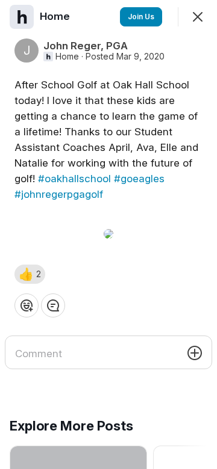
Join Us (141, 16)
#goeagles (139, 179)
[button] (29, 274)
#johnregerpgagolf (58, 194)
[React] (26, 305)
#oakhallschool (74, 179)
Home (67, 56)
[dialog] (108, 234)
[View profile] (22, 17)
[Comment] (53, 305)
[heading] (56, 16)
